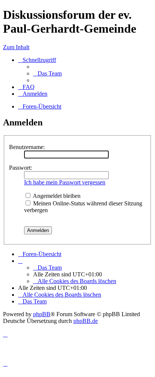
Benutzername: (27, 147)
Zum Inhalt (16, 47)
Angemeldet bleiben (56, 196)
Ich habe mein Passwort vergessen (64, 182)
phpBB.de (85, 321)
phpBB (41, 314)
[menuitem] (47, 73)
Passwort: (20, 167)
